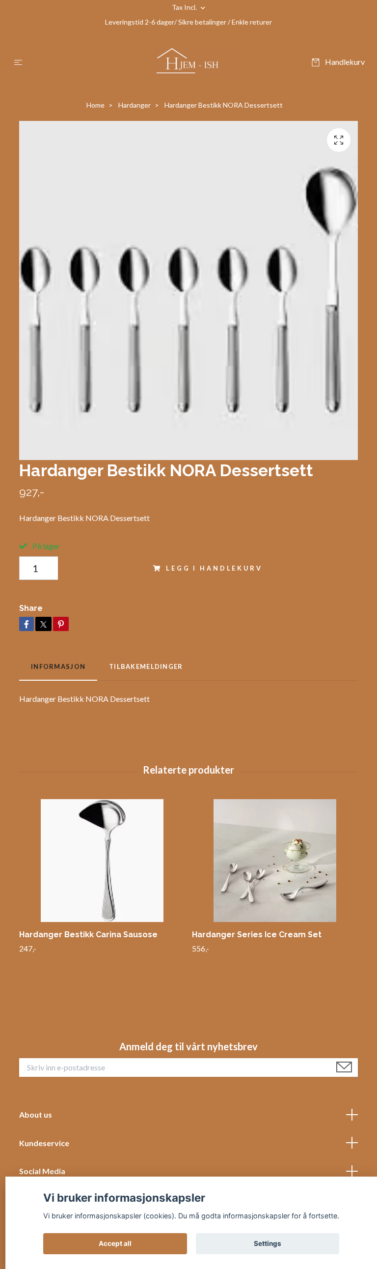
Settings (267, 1243)
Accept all (115, 1243)
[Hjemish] (188, 62)
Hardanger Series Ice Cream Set (257, 934)
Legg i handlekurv (214, 568)
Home (95, 105)
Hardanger (134, 105)
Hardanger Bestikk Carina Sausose (88, 934)
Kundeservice (44, 1143)
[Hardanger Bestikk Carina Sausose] (102, 860)
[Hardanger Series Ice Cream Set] (274, 860)
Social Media (42, 1171)
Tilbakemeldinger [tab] (146, 666)
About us (35, 1114)
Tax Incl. (185, 7)
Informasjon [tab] (58, 666)
